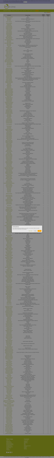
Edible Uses (8, 440)
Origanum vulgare (9, 247)
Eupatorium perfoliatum (9, 162)
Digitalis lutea (9, 149)
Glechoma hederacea (9, 175)
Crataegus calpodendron (9, 129)
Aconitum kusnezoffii (9, 26)
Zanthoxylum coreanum (9, 353)
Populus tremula (9, 279)
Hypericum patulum (9, 184)
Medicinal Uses (8, 441)
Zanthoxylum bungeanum (9, 351)
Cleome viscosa (9, 118)
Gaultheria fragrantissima (9, 172)
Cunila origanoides (9, 133)
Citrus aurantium (9, 116)
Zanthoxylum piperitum (9, 355)
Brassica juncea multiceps (9, 91)
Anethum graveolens (9, 49)
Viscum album (9, 345)
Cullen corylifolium (9, 415)
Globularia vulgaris (9, 177)
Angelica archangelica (9, 50)
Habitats (7, 448)
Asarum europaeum (9, 80)
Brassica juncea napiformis (9, 92)
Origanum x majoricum (9, 249)
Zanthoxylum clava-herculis (9, 352)
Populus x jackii (9, 282)
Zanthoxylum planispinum (9, 356)
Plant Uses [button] (24, 10)
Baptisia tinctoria (9, 85)
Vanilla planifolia (9, 390)
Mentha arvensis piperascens (9, 225)
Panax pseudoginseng (9, 251)
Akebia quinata (9, 35)
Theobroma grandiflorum (9, 433)
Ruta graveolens (9, 298)
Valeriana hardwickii (9, 334)
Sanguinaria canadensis (9, 306)
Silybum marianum (9, 316)
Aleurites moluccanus (9, 363)
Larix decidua (9, 197)
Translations (8, 449)
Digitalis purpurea (9, 150)
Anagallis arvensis (9, 47)
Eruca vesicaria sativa (9, 155)
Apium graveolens (9, 58)
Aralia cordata (9, 62)
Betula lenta (9, 86)
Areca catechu (9, 366)
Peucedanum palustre (9, 258)
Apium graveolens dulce (9, 59)
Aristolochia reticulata (9, 70)
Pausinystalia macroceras (9, 426)
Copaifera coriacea (9, 409)
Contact (25, 447)
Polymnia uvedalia (9, 273)
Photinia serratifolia (9, 260)
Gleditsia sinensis (9, 176)
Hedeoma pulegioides (9, 178)
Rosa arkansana (9, 292)
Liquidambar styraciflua (9, 210)
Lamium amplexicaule (9, 196)
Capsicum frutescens (9, 104)
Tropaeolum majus (9, 328)
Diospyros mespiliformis (9, 377)
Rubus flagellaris (9, 296)
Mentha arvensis (9, 224)
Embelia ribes (9, 379)
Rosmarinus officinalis (9, 293)
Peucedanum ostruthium (9, 257)
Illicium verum (9, 188)
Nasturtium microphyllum (9, 238)
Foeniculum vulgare (9, 166)
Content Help (26, 440)
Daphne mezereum (9, 138)
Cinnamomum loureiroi (9, 373)
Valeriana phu (9, 339)
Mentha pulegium (9, 227)
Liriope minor (9, 212)
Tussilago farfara (9, 329)
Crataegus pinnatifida (9, 130)
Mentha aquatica (9, 223)
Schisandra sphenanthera (9, 311)
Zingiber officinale (9, 391)
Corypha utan (9, 376)
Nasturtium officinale (9, 239)
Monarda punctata (9, 232)
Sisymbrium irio (9, 318)
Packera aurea (9, 250)
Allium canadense (9, 38)
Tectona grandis (9, 432)
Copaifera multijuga (9, 412)
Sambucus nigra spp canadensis (9, 386)
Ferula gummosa (9, 164)
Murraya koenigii (9, 362)
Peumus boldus (9, 259)
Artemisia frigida (9, 74)
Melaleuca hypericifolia (9, 222)
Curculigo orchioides (9, 416)
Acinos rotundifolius (9, 23)
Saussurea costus (9, 309)
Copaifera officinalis (9, 413)
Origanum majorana (9, 245)
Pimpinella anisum (9, 261)
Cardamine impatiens (9, 106)
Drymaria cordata (9, 153)
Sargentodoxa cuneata (9, 307)
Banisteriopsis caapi (9, 397)
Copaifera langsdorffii (9, 411)
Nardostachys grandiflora (9, 237)
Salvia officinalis (9, 303)
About (21, 10)
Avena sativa (9, 83)
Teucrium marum (9, 327)
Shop (28, 10)
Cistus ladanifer (9, 115)
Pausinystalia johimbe (9, 425)
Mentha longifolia (9, 226)
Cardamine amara (9, 105)
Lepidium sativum (9, 202)
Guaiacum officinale (9, 421)
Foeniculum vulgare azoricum (9, 167)
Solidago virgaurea (9, 321)
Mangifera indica (9, 380)
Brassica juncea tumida (9, 95)
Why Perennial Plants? (9, 444)
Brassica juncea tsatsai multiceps (9, 404)
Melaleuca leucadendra (9, 424)
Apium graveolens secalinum (9, 61)
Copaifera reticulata (9, 414)
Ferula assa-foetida (9, 163)
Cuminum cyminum (9, 132)
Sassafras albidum (9, 308)
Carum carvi (9, 108)
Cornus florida (9, 127)
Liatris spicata (9, 205)
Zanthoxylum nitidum (9, 354)
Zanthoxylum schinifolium (9, 357)
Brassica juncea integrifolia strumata (9, 401)
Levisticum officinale (9, 203)
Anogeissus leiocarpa (9, 365)
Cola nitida (9, 374)
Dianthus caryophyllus (9, 142)
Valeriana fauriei (9, 333)
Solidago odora (9, 320)
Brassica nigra (9, 96)
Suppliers (31, 10)
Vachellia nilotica (9, 389)
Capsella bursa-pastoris (9, 103)
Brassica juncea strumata (9, 94)
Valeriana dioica (9, 332)
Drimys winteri (9, 152)
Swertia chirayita (9, 322)
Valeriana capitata (9, 331)
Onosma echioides (9, 244)
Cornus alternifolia (9, 124)
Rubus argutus (9, 295)
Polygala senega (9, 269)
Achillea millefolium (9, 21)
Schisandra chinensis (9, 310)
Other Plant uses (9, 442)
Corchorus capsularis (9, 121)
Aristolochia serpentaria (9, 71)
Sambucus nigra (9, 304)
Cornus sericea (9, 128)
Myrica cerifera (9, 233)
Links (25, 444)
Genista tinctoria (9, 174)
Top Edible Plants (9, 445)
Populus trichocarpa (9, 281)
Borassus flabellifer (9, 367)
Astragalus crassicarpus (9, 82)
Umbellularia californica (9, 330)
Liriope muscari (9, 213)
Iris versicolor (9, 190)
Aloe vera (9, 46)
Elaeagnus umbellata (9, 154)
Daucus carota (9, 139)
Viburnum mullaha (9, 344)
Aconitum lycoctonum (9, 27)
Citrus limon (9, 117)
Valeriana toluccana (9, 342)
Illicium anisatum (9, 187)
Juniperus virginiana (9, 193)
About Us (25, 448)
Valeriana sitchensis (9, 341)
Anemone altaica (9, 48)
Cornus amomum (9, 126)
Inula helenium (9, 189)
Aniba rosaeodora (9, 364)
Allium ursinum (9, 44)
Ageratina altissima (9, 33)
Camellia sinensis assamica (9, 368)
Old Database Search (27, 445)
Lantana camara (9, 423)
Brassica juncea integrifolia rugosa (9, 400)
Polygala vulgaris (9, 270)
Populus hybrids (9, 385)
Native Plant (17, 10)
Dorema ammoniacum (9, 151)
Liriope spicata (9, 214)
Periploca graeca (9, 256)
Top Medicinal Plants (9, 446)
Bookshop (25, 441)
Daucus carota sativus (9, 140)
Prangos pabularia (9, 285)
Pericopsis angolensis (9, 427)
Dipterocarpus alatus (9, 378)
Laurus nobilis (9, 198)
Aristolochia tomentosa (9, 72)
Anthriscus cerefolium (9, 56)
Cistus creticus (9, 114)
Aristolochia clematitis (9, 69)
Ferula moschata (9, 165)
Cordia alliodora (9, 375)
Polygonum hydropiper (9, 272)
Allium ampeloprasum (9, 37)
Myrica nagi (9, 236)
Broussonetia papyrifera (9, 97)
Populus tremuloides (9, 280)
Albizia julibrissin (9, 36)
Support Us (26, 442)
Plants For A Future (7, 10)
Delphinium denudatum (9, 141)
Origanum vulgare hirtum (9, 248)
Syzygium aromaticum (9, 387)
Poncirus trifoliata (9, 274)
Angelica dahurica (9, 51)
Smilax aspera (9, 319)
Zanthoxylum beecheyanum (9, 350)
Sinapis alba (9, 317)
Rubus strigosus (9, 297)
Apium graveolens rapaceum (9, 60)
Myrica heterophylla (9, 235)
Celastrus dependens (9, 109)
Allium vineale (9, 45)
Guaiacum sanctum (9, 422)
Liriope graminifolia (9, 211)
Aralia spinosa (9, 66)
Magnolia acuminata (9, 215)
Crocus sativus (9, 131)
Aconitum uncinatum (9, 28)
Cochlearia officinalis (9, 120)
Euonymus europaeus (9, 161)
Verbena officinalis (9, 343)
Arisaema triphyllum (9, 68)
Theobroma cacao (9, 388)
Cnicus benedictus (9, 119)
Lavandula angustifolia (9, 199)
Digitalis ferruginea (9, 144)
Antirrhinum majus (9, 57)
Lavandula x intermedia (9, 200)
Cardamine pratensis (9, 107)
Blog (34, 10)
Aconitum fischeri (9, 25)
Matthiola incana (9, 220)
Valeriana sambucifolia (9, 340)
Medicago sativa (9, 221)
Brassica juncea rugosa (9, 93)
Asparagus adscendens (9, 81)
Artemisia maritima (9, 75)
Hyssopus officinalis (9, 186)
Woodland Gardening (9, 443)
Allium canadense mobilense (9, 39)
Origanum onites (9, 246)
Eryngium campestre (9, 156)
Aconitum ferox (9, 24)
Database (13, 10)
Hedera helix (9, 179)
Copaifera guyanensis (9, 410)
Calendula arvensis (9, 98)
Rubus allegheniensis (9, 294)
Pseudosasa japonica (9, 286)
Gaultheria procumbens (9, 173)
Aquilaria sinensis (9, 396)
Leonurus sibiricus (9, 201)
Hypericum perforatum (9, 185)
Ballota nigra (9, 84)
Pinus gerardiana (9, 262)
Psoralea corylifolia (9, 287)
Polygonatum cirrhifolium (9, 271)
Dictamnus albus (9, 143)
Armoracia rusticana (9, 73)
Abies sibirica (9, 20)
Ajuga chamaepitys (9, 34)
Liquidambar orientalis (9, 209)
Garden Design (8, 447)
